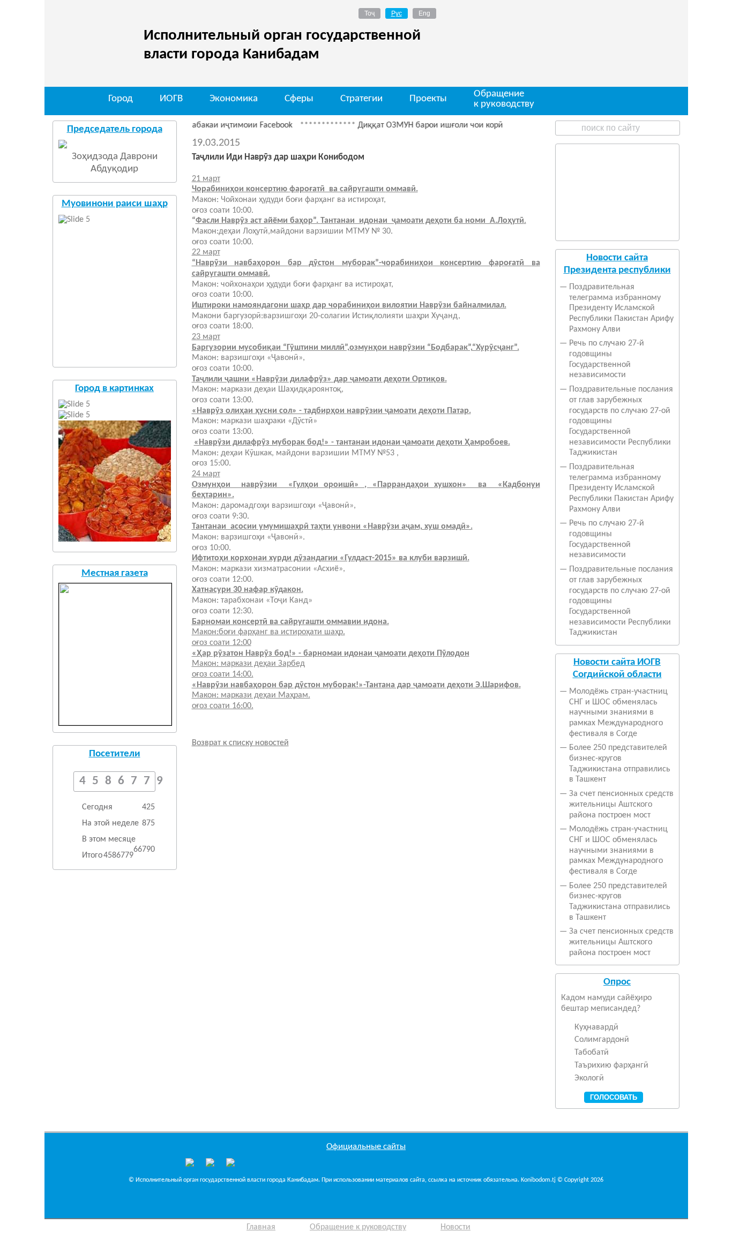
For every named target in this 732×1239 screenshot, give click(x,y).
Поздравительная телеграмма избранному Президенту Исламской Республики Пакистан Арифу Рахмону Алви (621, 308)
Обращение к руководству (504, 99)
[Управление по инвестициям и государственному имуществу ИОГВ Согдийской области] (230, 1162)
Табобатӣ (591, 1052)
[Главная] (69, 99)
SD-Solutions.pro (644, 1229)
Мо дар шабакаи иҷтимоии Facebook (207, 125)
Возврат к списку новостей (240, 743)
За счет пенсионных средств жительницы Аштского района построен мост (621, 804)
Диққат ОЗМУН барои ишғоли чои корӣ (412, 125)
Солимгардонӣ (601, 1039)
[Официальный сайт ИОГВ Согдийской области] (210, 1164)
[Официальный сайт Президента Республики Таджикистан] (189, 1164)
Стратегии (361, 99)
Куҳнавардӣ (596, 1027)
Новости (455, 1227)
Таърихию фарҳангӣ (611, 1065)
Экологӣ (589, 1078)
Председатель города (114, 129)
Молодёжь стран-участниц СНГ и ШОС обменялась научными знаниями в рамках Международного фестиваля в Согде (618, 712)
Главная (261, 1227)
